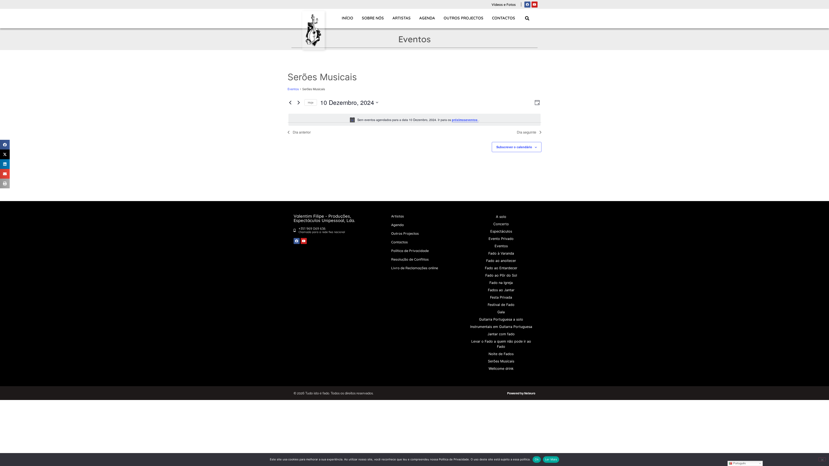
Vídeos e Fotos (504, 4)
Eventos (293, 89)
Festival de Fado (501, 304)
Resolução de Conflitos (410, 259)
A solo (501, 216)
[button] (527, 18)
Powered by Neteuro (521, 393)
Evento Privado (501, 238)
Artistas (401, 18)
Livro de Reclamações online (414, 268)
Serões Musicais (501, 361)
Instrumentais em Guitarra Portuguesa (501, 326)
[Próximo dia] (298, 102)
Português (739, 463)
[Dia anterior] (290, 102)
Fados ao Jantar (501, 290)
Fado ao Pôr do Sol (501, 275)
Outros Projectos (463, 18)
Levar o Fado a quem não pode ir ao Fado (501, 344)
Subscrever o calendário (514, 147)
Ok (537, 459)
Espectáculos (501, 231)
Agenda (427, 18)
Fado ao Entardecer (501, 268)
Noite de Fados (501, 354)
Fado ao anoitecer (501, 260)
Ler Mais (551, 459)
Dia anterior (302, 132)
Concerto (501, 224)
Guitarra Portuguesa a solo (501, 319)
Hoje (310, 102)
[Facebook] (527, 5)
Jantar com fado (501, 334)
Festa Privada (501, 297)
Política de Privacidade (410, 251)
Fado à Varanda (501, 253)
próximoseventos (465, 120)
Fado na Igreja (501, 282)
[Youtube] (535, 5)
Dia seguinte (526, 132)
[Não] (822, 459)
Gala (501, 312)
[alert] (414, 120)
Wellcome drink (501, 368)
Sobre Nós (373, 18)
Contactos (503, 18)
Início (347, 18)
